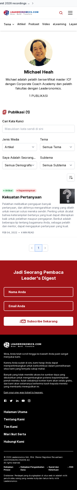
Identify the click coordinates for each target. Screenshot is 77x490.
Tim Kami (10, 427)
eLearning (59, 24)
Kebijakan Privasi (8, 468)
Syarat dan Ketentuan (54, 468)
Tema (44, 139)
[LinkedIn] (17, 400)
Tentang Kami (14, 419)
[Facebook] (5, 400)
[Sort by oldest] (71, 177)
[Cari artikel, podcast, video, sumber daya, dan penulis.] (61, 13)
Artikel (21, 24)
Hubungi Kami (14, 441)
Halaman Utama (15, 412)
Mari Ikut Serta (15, 434)
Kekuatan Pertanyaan (21, 197)
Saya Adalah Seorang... (19, 157)
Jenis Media (10, 139)
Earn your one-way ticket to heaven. (23, 392)
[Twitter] (11, 400)
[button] (32, 247)
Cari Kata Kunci (13, 121)
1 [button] (38, 247)
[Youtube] (23, 400)
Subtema (46, 157)
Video (46, 24)
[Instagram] (29, 400)
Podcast (34, 24)
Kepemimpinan (27, 190)
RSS (71, 467)
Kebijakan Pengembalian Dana (32, 468)
